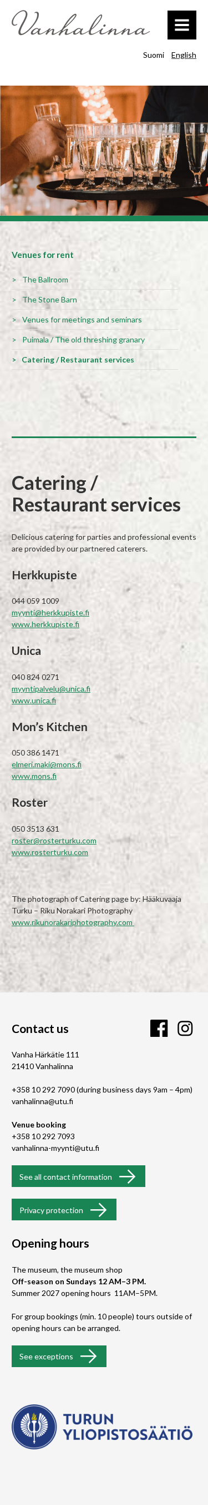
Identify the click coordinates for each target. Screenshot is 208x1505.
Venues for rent (43, 255)
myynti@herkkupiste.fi (50, 612)
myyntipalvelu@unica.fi (51, 688)
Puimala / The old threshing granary (83, 339)
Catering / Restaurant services (78, 359)
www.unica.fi (34, 700)
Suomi (153, 54)
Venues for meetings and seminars (82, 319)
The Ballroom (45, 279)
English (183, 54)
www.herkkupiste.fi (45, 624)
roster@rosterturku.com (54, 840)
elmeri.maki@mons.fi (47, 764)
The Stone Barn (49, 299)
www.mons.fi (34, 776)
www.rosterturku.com (50, 852)
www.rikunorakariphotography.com (73, 922)
